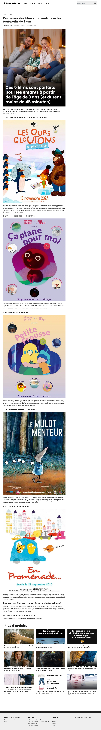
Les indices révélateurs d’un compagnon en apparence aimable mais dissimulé (81, 646)
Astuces (32, 3)
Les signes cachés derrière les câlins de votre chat (82, 669)
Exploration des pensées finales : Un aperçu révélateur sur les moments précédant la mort (81, 693)
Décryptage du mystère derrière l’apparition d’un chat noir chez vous (50, 669)
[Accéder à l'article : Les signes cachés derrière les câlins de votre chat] (82, 659)
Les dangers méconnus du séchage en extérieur (16, 692)
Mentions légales (32, 723)
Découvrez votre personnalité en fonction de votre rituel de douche (18, 646)
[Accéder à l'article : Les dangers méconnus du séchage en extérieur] (19, 681)
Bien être (40, 3)
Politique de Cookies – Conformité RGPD (38, 721)
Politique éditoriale (33, 725)
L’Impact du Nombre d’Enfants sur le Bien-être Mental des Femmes (18, 669)
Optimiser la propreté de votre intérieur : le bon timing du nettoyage (50, 692)
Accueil (5, 14)
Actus (25, 3)
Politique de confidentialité (35, 719)
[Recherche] (95, 3)
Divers (48, 3)
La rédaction (8, 25)
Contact (6, 721)
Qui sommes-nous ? (9, 719)
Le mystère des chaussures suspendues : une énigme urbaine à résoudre (50, 646)
